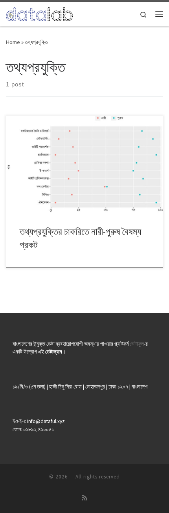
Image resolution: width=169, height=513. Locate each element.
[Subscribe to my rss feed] (84, 498)
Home (13, 42)
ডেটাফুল (137, 344)
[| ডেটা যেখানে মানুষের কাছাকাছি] (39, 12)
